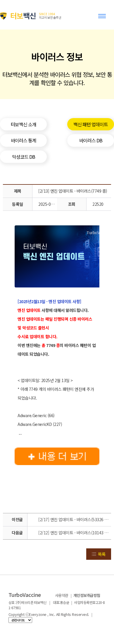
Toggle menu (103, 18)
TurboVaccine (24, 594)
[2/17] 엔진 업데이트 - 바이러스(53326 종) (73, 519)
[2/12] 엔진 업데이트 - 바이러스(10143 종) (73, 533)
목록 (102, 554)
